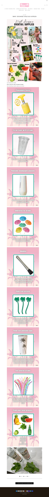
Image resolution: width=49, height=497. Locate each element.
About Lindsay (27, 10)
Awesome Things (37, 8)
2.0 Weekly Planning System (10, 8)
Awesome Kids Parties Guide (21, 8)
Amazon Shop (21, 10)
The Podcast (30, 8)
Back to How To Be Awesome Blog (25, 483)
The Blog (42, 8)
